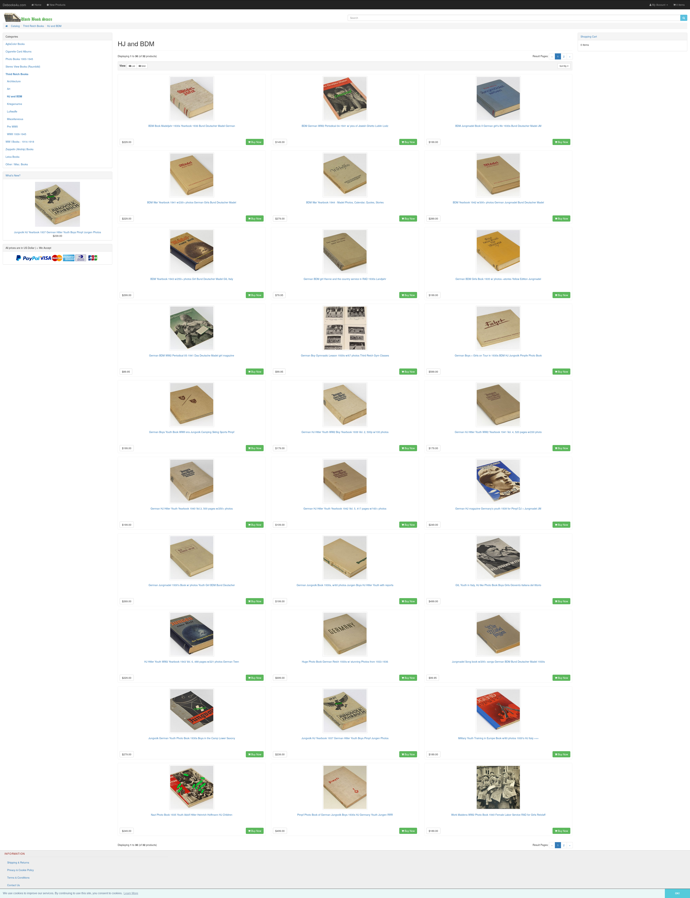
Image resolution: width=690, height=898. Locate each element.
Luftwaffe (11, 111)
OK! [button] (677, 893)
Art (8, 89)
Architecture (13, 81)
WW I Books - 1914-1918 (20, 141)
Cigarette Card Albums (18, 51)
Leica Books (12, 156)
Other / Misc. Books (17, 164)
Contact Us (13, 885)
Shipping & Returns (18, 862)
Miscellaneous (14, 119)
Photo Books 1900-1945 (19, 59)
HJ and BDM (54, 26)
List (133, 65)
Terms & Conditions (18, 877)
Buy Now (255, 142)
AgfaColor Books (15, 44)
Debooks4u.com (14, 4)
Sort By (563, 65)
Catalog (15, 26)
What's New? (13, 175)
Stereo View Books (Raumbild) (23, 66)
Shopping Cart (589, 36)
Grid (143, 65)
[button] (660, 893)
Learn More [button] (131, 893)
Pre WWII (12, 126)
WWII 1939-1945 (16, 134)
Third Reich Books (33, 26)
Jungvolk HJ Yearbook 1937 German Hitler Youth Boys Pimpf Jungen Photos (57, 232)
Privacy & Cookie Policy (20, 870)
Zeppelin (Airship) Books (19, 149)
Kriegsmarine (14, 104)
